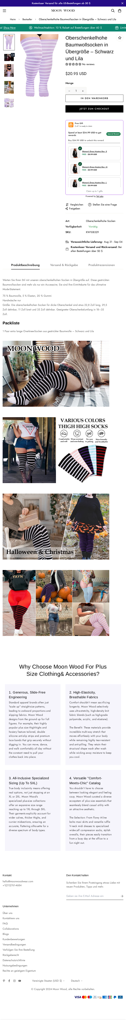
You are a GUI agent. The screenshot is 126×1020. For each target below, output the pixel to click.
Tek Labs (99, 196)
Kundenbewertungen (14, 939)
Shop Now (16, 28)
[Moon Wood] (63, 11)
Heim (13, 19)
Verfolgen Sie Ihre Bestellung (19, 950)
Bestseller (27, 19)
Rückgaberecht (11, 955)
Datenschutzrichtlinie (14, 960)
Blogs (6, 934)
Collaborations (11, 929)
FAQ (5, 923)
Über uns (7, 913)
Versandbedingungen (14, 944)
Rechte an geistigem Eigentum (19, 971)
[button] (73, 64)
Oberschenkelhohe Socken (100, 221)
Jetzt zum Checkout (94, 108)
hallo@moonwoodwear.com (18, 881)
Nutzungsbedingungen (15, 965)
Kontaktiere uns (11, 918)
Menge (69, 83)
